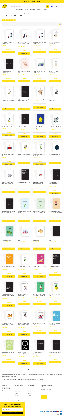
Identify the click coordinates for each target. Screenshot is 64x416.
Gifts (26, 9)
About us (29, 388)
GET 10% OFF (12, 412)
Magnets (16, 398)
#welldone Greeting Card (54, 266)
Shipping (29, 391)
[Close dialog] (23, 402)
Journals (16, 397)
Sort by (4, 24)
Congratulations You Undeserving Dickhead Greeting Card (53, 183)
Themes (45, 9)
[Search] (47, 6)
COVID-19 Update (32, 389)
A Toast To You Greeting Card (39, 99)
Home (3, 13)
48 (51, 24)
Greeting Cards (19, 9)
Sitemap (29, 395)
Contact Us (30, 393)
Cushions (16, 395)
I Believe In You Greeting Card (24, 154)
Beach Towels (17, 391)
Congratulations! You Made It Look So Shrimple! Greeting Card (24, 324)
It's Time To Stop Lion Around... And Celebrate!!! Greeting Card (7, 324)
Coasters (16, 393)
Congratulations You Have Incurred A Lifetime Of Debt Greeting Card (8, 295)
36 (49, 24)
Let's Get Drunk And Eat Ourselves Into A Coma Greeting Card (38, 354)
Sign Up (44, 397)
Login (52, 6)
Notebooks (17, 400)
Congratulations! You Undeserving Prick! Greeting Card (24, 354)
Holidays (39, 9)
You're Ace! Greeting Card (54, 154)
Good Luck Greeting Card (7, 126)
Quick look (8, 49)
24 (47, 24)
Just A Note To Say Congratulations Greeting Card (23, 43)
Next (34, 369)
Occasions (32, 9)
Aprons (16, 389)
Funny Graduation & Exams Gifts (13, 13)
